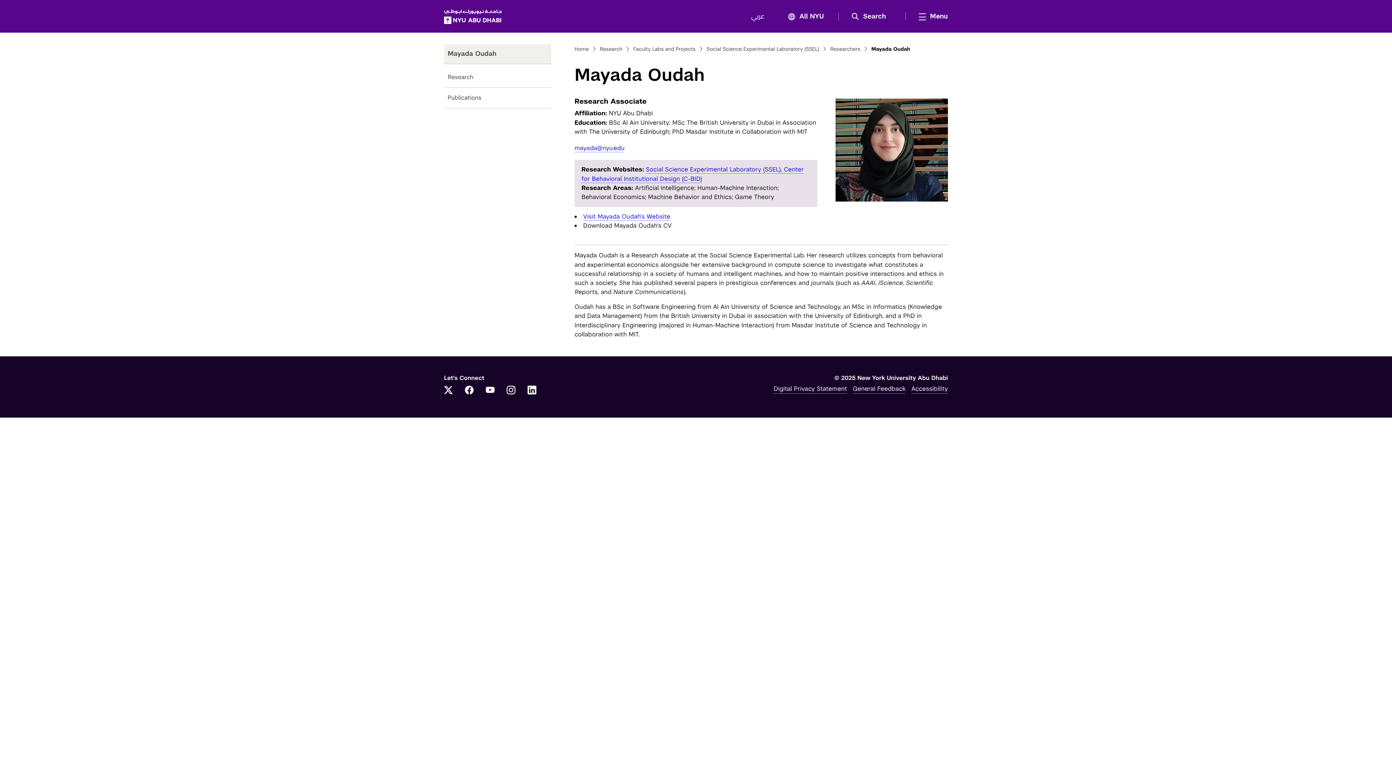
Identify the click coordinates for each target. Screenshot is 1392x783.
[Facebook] (469, 390)
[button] (871, 17)
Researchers (845, 49)
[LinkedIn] (532, 390)
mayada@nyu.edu (600, 148)
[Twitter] (448, 390)
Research (460, 77)
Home (582, 49)
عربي (758, 17)
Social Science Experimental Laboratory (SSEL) (763, 49)
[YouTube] (490, 390)
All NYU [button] (811, 17)
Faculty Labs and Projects (664, 49)
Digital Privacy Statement (810, 389)
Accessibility (929, 389)
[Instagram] (511, 390)
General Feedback (879, 389)
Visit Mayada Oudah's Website (626, 216)
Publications (464, 98)
